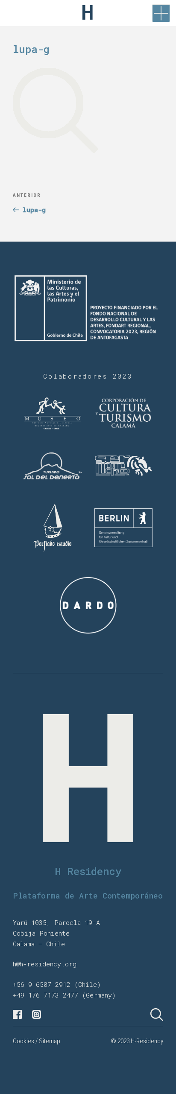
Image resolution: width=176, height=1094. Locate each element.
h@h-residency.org (44, 964)
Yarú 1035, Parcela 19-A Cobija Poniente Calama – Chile (56, 933)
